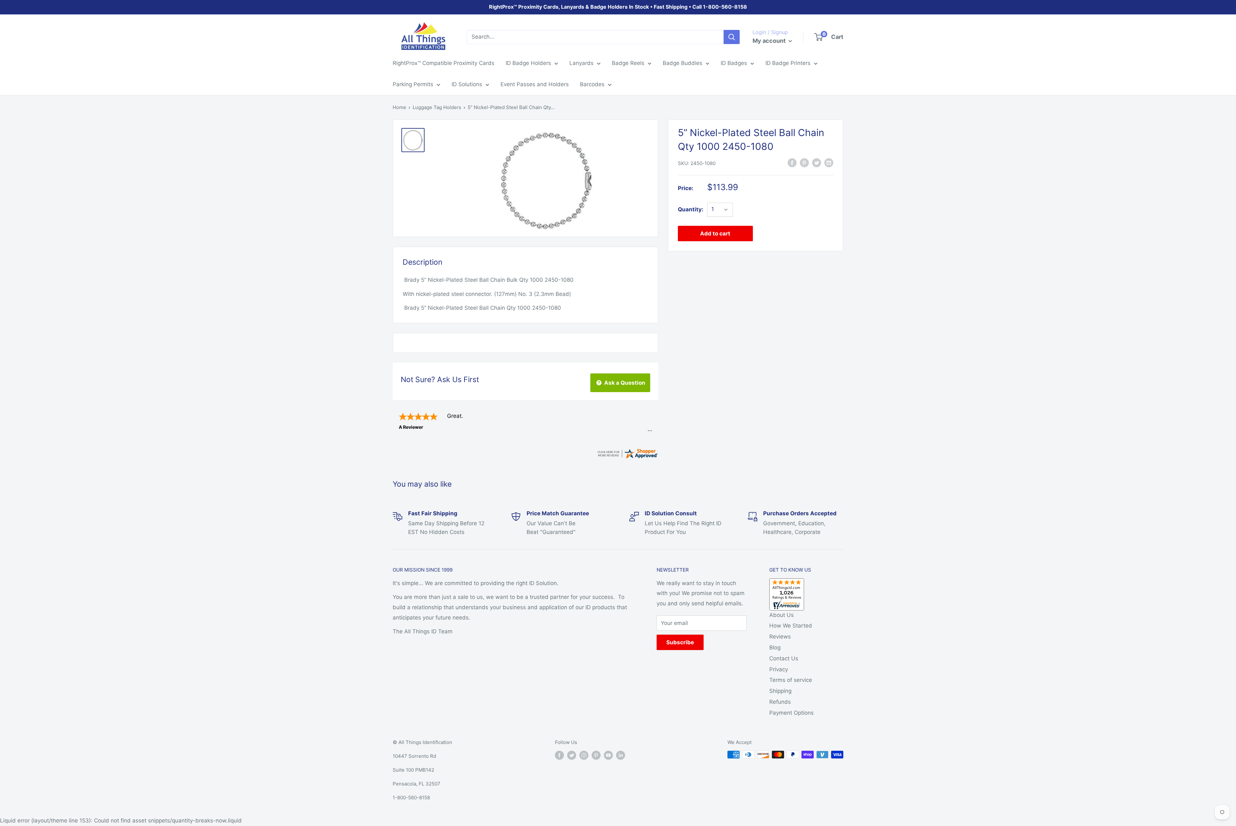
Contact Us (783, 658)
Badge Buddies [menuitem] (682, 63)
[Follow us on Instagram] (583, 755)
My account (770, 40)
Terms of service (790, 680)
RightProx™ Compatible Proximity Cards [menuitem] (443, 63)
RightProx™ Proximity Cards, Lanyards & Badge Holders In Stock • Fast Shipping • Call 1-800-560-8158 (618, 7)
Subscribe (680, 642)
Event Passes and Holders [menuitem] (535, 84)
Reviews (780, 636)
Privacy (778, 669)
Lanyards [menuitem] (581, 63)
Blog (775, 647)
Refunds (780, 702)
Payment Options (791, 713)
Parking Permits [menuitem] (413, 84)
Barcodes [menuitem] (592, 84)
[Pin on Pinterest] (804, 163)
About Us (781, 615)
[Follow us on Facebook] (559, 755)
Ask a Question (624, 383)
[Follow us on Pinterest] (596, 755)
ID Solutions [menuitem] (467, 84)
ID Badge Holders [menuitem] (528, 63)
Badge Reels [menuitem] (628, 63)
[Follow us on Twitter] (571, 755)
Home (399, 107)
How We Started (790, 625)
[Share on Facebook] (792, 163)
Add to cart (715, 233)
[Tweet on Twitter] (816, 163)
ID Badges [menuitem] (734, 63)
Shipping (780, 691)
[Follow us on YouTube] (608, 755)
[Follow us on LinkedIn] (620, 755)
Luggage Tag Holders (437, 107)
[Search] (732, 37)
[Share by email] (828, 163)
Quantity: (690, 209)
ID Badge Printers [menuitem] (787, 63)
